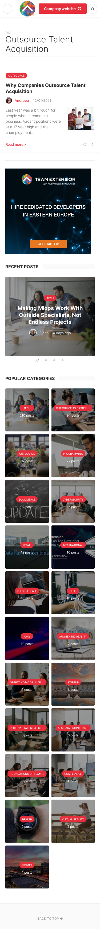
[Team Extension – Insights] (27, 8)
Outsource (16, 75)
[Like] (91, 144)
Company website (60, 8)
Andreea (22, 100)
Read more (14, 144)
